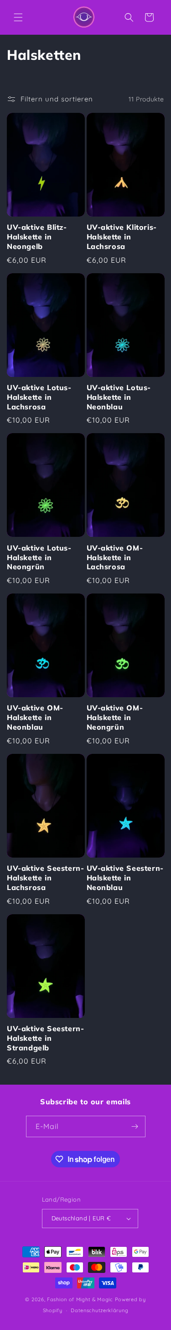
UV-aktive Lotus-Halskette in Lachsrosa (39, 397)
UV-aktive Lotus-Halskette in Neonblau (119, 397)
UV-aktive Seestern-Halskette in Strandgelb (45, 1038)
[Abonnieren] (135, 1126)
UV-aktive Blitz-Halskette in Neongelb (37, 237)
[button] (18, 17)
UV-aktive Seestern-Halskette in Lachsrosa (45, 878)
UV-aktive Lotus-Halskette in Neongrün (39, 557)
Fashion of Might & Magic (80, 1299)
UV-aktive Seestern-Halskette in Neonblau (125, 878)
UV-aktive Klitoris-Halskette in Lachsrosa (122, 237)
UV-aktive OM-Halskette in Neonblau (35, 717)
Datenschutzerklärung (99, 1310)
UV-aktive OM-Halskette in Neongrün (115, 717)
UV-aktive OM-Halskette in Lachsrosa (115, 557)
